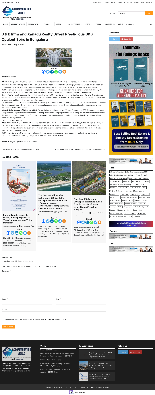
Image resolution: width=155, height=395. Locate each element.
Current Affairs (18, 24)
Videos (98, 24)
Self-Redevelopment (141, 207)
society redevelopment (118, 216)
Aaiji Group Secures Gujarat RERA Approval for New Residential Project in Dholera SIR (101, 355)
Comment (6, 271)
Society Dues (137, 210)
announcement (115, 181)
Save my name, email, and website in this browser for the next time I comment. (36, 319)
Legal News (135, 194)
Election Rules (123, 188)
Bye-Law (126, 181)
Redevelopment (130, 204)
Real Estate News (30, 141)
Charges (146, 181)
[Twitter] (48, 72)
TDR (130, 216)
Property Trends (141, 200)
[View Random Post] (150, 24)
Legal (58, 24)
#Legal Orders (141, 175)
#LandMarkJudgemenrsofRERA (137, 172)
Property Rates (73, 24)
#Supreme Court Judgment (138, 178)
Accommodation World (10, 226)
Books (120, 24)
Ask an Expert (98, 2)
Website (5, 309)
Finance (47, 24)
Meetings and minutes (129, 197)
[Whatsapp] (56, 72)
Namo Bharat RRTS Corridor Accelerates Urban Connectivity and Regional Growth (100, 366)
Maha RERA (114, 197)
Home (5, 24)
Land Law (124, 194)
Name (5, 299)
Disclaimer (149, 2)
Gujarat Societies (116, 191)
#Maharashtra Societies (118, 178)
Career (129, 2)
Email (58, 299)
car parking (136, 181)
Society (112, 210)
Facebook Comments (25, 261)
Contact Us (109, 24)
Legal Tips (145, 194)
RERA (120, 207)
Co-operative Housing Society (120, 184)
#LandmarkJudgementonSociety (121, 175)
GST (144, 188)
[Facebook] (44, 72)
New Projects (115, 200)
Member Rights (144, 197)
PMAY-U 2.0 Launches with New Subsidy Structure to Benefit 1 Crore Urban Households (100, 377)
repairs (112, 207)
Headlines (128, 191)
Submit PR (121, 2)
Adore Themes (103, 387)
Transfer (137, 216)
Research (127, 207)
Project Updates (16, 141)
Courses (129, 24)
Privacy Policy (139, 2)
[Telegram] (60, 72)
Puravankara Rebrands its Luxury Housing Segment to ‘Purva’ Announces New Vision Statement (17, 219)
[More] (64, 72)
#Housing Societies (117, 172)
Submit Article (110, 2)
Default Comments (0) (9, 261)
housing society (139, 191)
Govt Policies (135, 188)
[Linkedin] (52, 72)
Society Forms (130, 213)
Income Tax (114, 194)
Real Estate (33, 24)
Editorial (113, 188)
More (88, 24)
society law (141, 213)
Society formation (116, 213)
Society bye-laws (124, 210)
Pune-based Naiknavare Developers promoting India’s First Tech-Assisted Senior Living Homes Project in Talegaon (88, 204)
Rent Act (142, 204)
